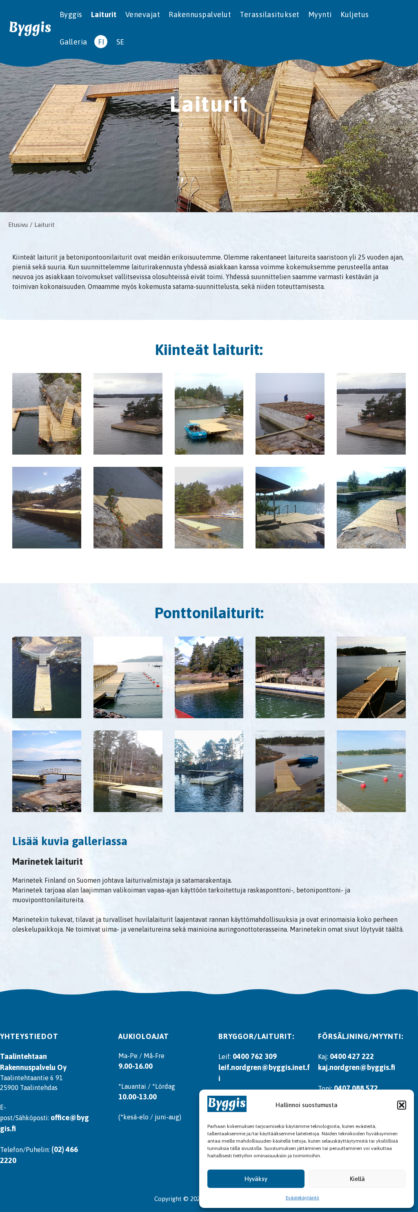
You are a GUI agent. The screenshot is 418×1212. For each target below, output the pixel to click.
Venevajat (142, 14)
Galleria (73, 42)
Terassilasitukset (270, 14)
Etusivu (18, 224)
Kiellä (357, 1178)
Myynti (320, 14)
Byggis (71, 14)
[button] (402, 1105)
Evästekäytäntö (302, 1198)
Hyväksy (256, 1178)
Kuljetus (354, 14)
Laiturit (104, 14)
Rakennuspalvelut (200, 14)
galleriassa (99, 841)
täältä (394, 929)
